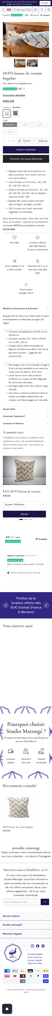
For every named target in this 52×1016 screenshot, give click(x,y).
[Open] (7, 1009)
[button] (19, 63)
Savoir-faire (9, 409)
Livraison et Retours (13, 423)
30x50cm (25, 124)
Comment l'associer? (14, 416)
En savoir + (45, 3)
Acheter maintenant (26, 149)
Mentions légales (12, 933)
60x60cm (10, 131)
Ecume (6, 113)
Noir (15, 113)
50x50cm (10, 124)
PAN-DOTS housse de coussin (21, 491)
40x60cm (40, 124)
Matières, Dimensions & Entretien (20, 308)
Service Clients (11, 916)
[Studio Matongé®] (22, 9)
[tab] (21, 519)
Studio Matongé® (13, 924)
